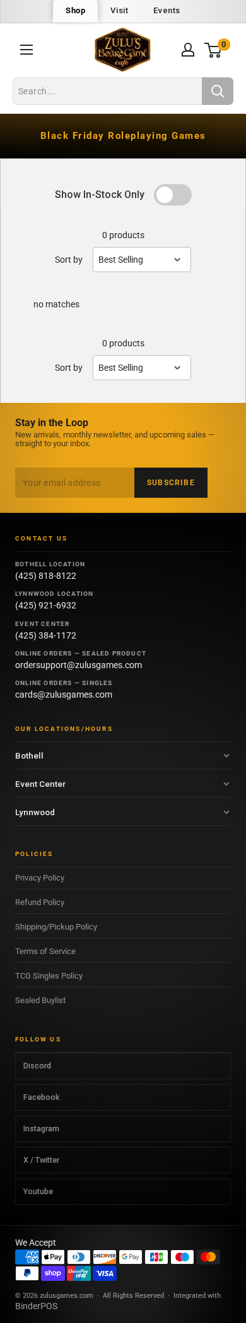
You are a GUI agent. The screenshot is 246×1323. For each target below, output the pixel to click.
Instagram (41, 1128)
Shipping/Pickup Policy (56, 926)
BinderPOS (36, 1306)
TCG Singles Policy (49, 975)
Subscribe (171, 482)
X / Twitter (41, 1160)
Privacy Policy (39, 877)
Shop (75, 10)
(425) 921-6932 (45, 605)
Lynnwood (35, 812)
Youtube (38, 1191)
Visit (119, 10)
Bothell (29, 755)
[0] (213, 50)
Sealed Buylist (40, 1000)
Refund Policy (39, 902)
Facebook (41, 1097)
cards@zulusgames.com (63, 694)
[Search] (217, 91)
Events (166, 10)
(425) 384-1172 (45, 635)
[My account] (188, 50)
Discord (37, 1065)
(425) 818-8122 (45, 576)
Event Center (40, 784)
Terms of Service (45, 951)
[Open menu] (26, 50)
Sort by (69, 259)
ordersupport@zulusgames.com (78, 665)
